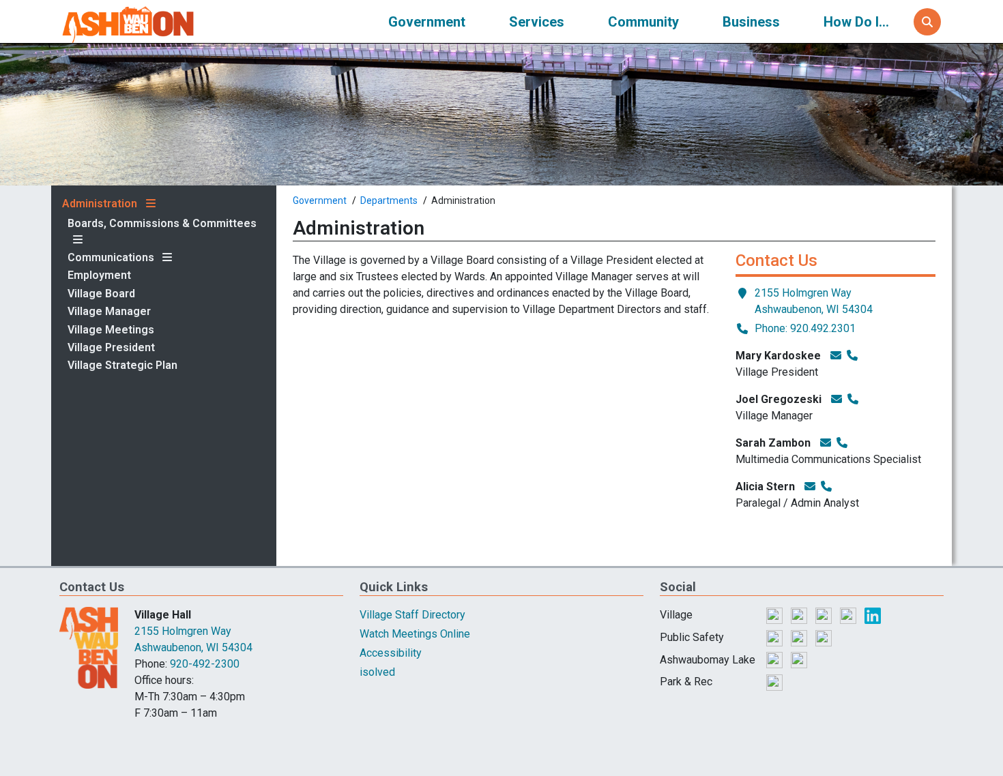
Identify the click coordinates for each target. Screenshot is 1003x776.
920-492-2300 (204, 663)
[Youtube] (849, 614)
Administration (99, 204)
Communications (111, 258)
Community (643, 22)
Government (426, 22)
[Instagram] (824, 614)
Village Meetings (111, 330)
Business (751, 22)
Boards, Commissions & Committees (162, 224)
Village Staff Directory (412, 614)
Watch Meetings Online (415, 633)
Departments (389, 200)
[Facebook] (775, 614)
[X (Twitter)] (800, 614)
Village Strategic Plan (122, 365)
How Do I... (856, 22)
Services (536, 22)
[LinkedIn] (872, 614)
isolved (377, 672)
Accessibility (391, 652)
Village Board (101, 294)
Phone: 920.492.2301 (805, 328)
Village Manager (109, 311)
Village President (111, 348)
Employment (99, 275)
